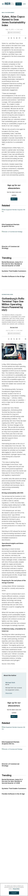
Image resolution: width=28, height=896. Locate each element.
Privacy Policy (16, 888)
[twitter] (14, 38)
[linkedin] (11, 38)
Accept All (14, 892)
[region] (14, 889)
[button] (3, 4)
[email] (19, 38)
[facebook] (8, 38)
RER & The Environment (8, 12)
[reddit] (16, 38)
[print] (25, 38)
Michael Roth (14, 327)
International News (7, 294)
